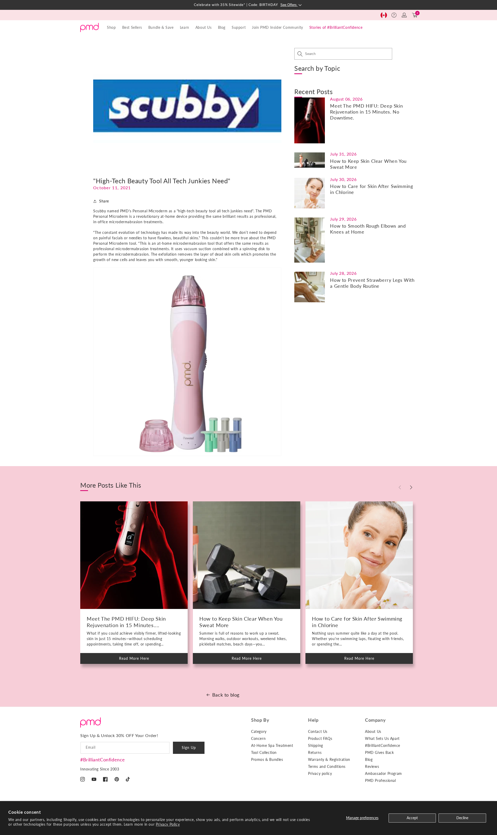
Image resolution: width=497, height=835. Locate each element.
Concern (258, 738)
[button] (394, 15)
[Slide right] (411, 487)
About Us (373, 731)
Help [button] (313, 719)
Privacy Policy (168, 824)
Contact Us (317, 731)
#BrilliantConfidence (102, 759)
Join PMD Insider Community (277, 27)
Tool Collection (264, 752)
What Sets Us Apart (382, 738)
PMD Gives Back (379, 752)
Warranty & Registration (329, 759)
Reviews (372, 766)
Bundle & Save (161, 27)
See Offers (289, 5)
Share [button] (104, 201)
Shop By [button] (260, 719)
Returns (314, 752)
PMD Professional (380, 780)
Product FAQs (320, 738)
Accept (412, 818)
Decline (462, 818)
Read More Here (138, 660)
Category (259, 731)
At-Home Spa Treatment (272, 745)
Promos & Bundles (267, 759)
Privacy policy (320, 773)
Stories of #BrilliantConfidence (336, 27)
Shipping (315, 745)
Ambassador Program (383, 773)
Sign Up (189, 747)
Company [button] (375, 719)
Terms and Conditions (327, 766)
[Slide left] (399, 487)
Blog (221, 27)
